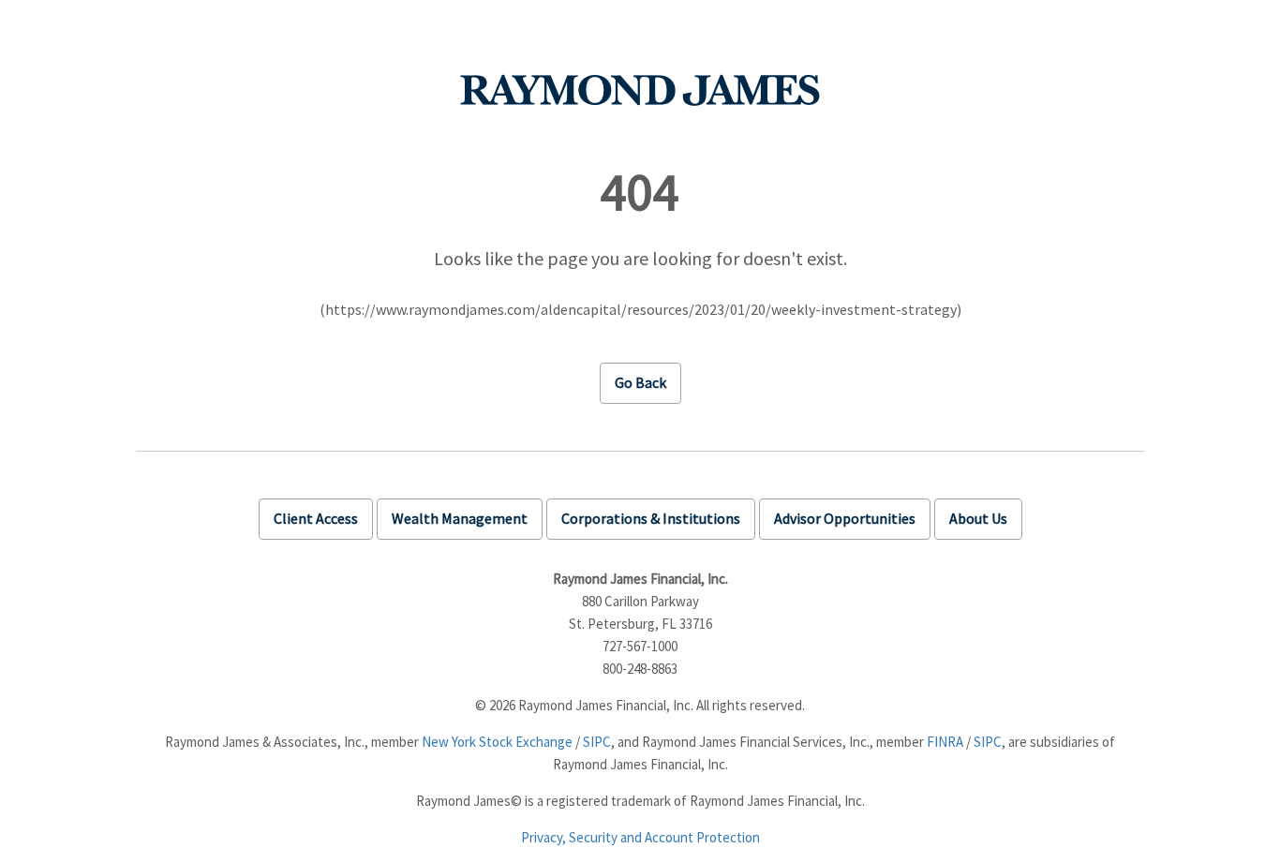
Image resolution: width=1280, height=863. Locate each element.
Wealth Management (460, 518)
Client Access (316, 518)
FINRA (945, 742)
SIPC (597, 742)
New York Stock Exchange (497, 742)
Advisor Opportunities (844, 518)
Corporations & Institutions (650, 518)
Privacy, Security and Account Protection (640, 837)
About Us (978, 518)
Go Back (640, 382)
